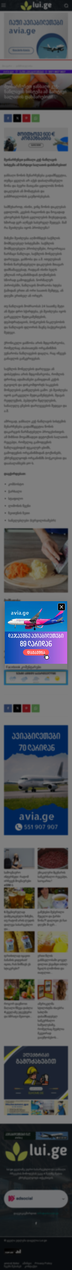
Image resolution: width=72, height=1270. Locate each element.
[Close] (61, 607)
